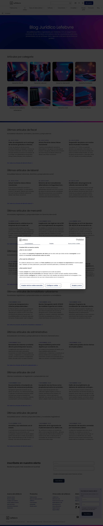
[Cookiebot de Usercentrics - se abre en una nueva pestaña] (77, 240)
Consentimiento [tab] (29, 243)
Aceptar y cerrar (77, 285)
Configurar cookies (52, 285)
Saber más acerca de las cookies (29, 280)
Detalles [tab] (51, 243)
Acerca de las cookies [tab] (74, 243)
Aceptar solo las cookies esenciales (32, 285)
